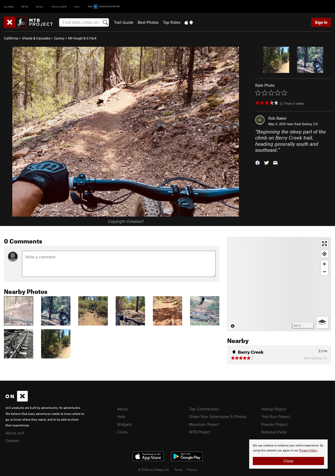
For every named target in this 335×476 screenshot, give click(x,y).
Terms (178, 469)
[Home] (31, 22)
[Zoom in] (324, 264)
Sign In (321, 22)
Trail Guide (123, 22)
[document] (288, 454)
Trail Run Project (275, 416)
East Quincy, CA (306, 124)
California (11, 38)
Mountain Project (204, 424)
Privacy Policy (308, 450)
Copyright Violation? (126, 221)
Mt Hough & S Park (82, 38)
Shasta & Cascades (36, 38)
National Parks (274, 431)
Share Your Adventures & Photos (217, 416)
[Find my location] (324, 254)
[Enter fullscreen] (324, 243)
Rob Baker (277, 118)
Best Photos (148, 22)
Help (121, 416)
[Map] (279, 284)
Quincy (59, 38)
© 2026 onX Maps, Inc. (154, 469)
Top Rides (171, 22)
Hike (39, 6)
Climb (9, 6)
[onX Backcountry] (104, 7)
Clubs (122, 431)
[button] (257, 162)
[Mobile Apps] (189, 22)
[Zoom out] (324, 271)
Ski (77, 6)
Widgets (124, 424)
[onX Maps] (16, 400)
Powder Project (274, 424)
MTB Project (199, 431)
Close (288, 460)
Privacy (192, 469)
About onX (14, 433)
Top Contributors (204, 409)
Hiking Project (273, 409)
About (122, 409)
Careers (12, 440)
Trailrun (59, 6)
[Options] (322, 322)
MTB (25, 6)
